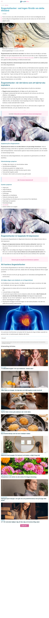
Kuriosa (6, 5)
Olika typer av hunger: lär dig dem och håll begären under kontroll (21, 390)
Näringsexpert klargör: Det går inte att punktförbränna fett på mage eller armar (23, 499)
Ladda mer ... (24, 525)
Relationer (3, 367)
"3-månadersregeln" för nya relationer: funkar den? (17, 368)
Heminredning (4, 453)
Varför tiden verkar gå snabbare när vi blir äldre (16, 412)
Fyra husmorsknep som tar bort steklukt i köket (15, 433)
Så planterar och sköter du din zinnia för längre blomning (18, 477)
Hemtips (3, 432)
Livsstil (2, 5)
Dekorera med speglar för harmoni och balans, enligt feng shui (20, 455)
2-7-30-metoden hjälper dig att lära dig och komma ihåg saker (20, 522)
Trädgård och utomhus (6, 475)
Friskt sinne (4, 388)
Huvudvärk (5, 204)
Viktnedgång (4, 497)
